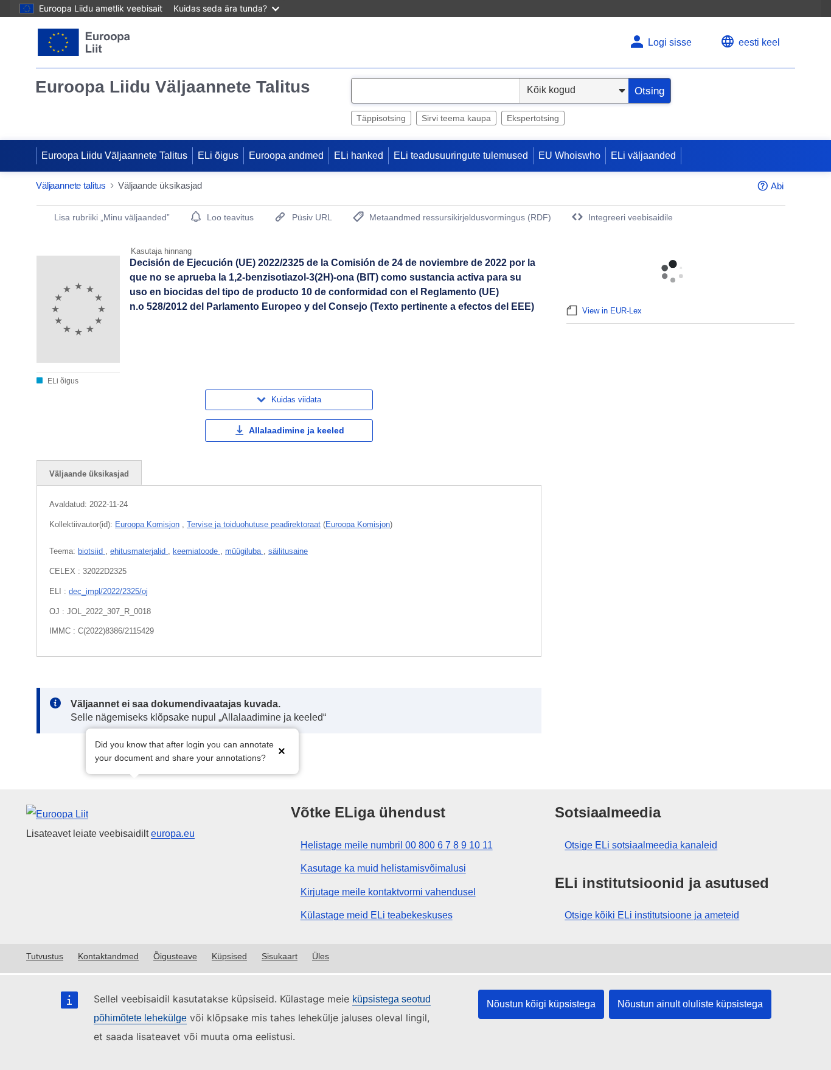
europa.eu (173, 833)
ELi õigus (218, 155)
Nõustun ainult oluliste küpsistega (690, 1004)
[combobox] (435, 91)
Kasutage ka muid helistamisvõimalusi (383, 868)
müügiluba (244, 551)
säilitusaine (288, 551)
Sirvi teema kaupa (456, 118)
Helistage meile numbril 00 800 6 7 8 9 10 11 (397, 845)
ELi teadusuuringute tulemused (461, 155)
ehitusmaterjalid (139, 551)
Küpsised (229, 956)
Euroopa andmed (286, 155)
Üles (320, 956)
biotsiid (91, 551)
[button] (282, 750)
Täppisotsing (381, 118)
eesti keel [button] (759, 42)
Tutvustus (44, 956)
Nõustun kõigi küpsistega (541, 1004)
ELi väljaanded (643, 155)
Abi (777, 186)
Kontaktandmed (108, 956)
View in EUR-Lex (612, 310)
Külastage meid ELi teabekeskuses (377, 915)
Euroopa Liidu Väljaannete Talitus (172, 86)
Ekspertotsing (533, 118)
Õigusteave (175, 956)
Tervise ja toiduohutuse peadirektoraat (254, 524)
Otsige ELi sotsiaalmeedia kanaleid (641, 845)
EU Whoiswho (569, 155)
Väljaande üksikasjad (89, 473)
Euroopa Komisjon (147, 524)
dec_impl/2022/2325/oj (108, 591)
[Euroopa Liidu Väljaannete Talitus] (84, 42)
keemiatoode (196, 551)
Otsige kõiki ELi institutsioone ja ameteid (652, 915)
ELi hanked (358, 155)
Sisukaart (279, 956)
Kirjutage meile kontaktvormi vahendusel (388, 892)
